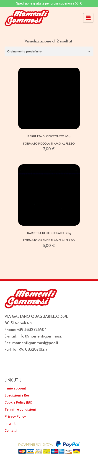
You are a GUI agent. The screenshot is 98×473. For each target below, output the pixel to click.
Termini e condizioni (20, 409)
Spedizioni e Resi (18, 395)
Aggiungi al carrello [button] (49, 123)
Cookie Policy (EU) (18, 402)
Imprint (10, 423)
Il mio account (15, 388)
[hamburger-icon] (88, 18)
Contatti (11, 430)
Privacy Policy (15, 416)
